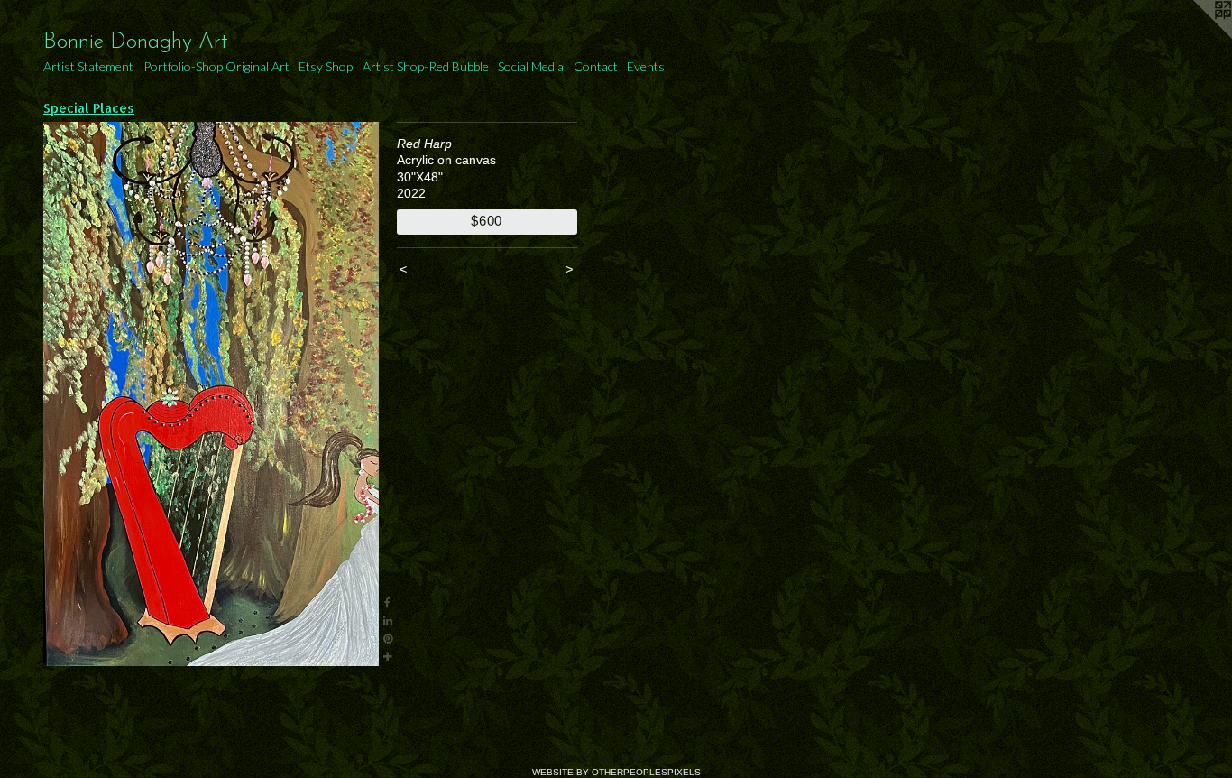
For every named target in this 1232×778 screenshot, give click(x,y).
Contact (596, 66)
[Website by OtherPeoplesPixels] (1196, 36)
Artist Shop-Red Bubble (426, 66)
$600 (486, 220)
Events (646, 66)
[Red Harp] (211, 394)
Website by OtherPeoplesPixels (616, 772)
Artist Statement (88, 66)
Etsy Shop (326, 66)
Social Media (531, 66)
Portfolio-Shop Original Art (216, 66)
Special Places (88, 108)
